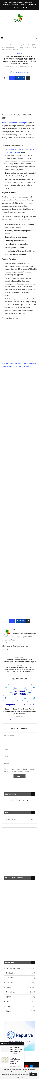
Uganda (20, 1011)
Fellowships (6, 4)
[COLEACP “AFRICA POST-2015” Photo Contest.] (5, 1060)
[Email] (26, 7)
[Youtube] (23, 7)
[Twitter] (14, 7)
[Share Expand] (28, 78)
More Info (20, 1077)
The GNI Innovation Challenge (14, 123)
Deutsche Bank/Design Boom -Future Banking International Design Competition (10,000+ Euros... (19, 711)
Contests (24, 4)
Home (5, 2)
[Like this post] (12, 78)
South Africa (20, 992)
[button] (3, 701)
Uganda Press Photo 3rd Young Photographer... (16, 1049)
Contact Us (32, 4)
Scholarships (29, 2)
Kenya (20, 1001)
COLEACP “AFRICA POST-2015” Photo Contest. (15, 1061)
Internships (15, 4)
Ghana (20, 1006)
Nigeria (20, 997)
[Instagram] (20, 7)
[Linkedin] (17, 7)
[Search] (37, 38)
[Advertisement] (20, 28)
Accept (33, 1074)
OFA (13, 66)
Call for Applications (16, 2)
